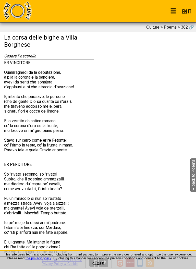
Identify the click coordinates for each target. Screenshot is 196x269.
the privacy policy (38, 258)
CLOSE (98, 264)
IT (189, 11)
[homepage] (17, 11)
